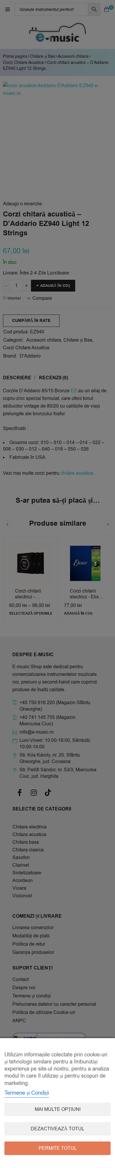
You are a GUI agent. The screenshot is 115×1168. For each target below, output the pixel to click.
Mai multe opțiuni (57, 1109)
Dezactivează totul (57, 1129)
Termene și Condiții (26, 1092)
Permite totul (58, 1148)
